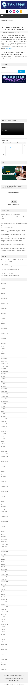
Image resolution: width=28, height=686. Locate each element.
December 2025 (4, 303)
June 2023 (3, 378)
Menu (14, 16)
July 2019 (3, 496)
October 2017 (4, 549)
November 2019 (4, 486)
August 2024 (3, 343)
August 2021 (3, 433)
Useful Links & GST (8, 261)
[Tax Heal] (14, 8)
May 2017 (3, 561)
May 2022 (3, 411)
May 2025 (3, 321)
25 (7, 153)
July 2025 (3, 316)
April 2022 (3, 413)
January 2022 (4, 421)
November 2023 (4, 366)
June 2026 (3, 288)
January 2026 (4, 301)
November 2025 (4, 305)
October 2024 (4, 338)
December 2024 (4, 333)
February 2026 (4, 298)
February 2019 (4, 509)
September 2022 (4, 401)
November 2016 (4, 576)
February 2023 (4, 388)
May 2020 (3, 471)
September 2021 (4, 431)
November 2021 (4, 426)
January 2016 (4, 601)
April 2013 (3, 631)
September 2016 (4, 581)
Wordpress (21, 684)
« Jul (3, 157)
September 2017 (4, 551)
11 (7, 149)
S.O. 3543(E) (8, 58)
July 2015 (3, 616)
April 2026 (3, 293)
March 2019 (3, 506)
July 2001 (3, 654)
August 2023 (3, 373)
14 (17, 149)
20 (14, 151)
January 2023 (4, 391)
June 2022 (3, 408)
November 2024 (4, 336)
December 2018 (4, 514)
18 (7, 151)
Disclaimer (6, 264)
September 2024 (4, 341)
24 (3, 153)
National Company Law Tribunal (8, 273)
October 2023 (4, 368)
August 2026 (3, 283)
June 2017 (3, 559)
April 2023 (3, 383)
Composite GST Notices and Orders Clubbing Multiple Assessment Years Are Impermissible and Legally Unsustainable (13, 240)
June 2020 (3, 468)
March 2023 (3, 386)
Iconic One (6, 684)
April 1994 (3, 661)
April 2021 (3, 443)
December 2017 (4, 544)
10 (3, 149)
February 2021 (4, 448)
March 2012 (3, 634)
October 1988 (4, 669)
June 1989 (3, 667)
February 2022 (4, 418)
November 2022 (4, 396)
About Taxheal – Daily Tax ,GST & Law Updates (11, 259)
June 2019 (3, 499)
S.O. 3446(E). (8, 56)
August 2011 (3, 636)
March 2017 (3, 566)
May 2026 (3, 290)
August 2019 (3, 494)
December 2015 (4, 604)
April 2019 (3, 504)
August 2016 (3, 584)
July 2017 (3, 556)
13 (14, 149)
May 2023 (3, 381)
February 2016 (4, 599)
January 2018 (4, 541)
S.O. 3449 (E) (15, 56)
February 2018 (4, 539)
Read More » (9, 48)
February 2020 (4, 478)
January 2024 (4, 361)
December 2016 (4, 574)
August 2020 (3, 463)
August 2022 (3, 403)
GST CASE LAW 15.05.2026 (7, 227)
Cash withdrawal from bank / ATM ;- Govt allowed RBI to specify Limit (13, 28)
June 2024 (3, 348)
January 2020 (4, 481)
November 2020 (4, 456)
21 (17, 151)
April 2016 (3, 594)
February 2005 (4, 651)
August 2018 (3, 524)
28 (17, 153)
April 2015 (3, 621)
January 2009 (4, 649)
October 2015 (4, 609)
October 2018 (4, 519)
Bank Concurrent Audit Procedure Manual (10, 275)
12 (10, 149)
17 (3, 151)
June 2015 (3, 619)
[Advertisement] (14, 99)
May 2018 (3, 531)
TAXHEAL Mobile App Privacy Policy (12, 269)
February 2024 (4, 358)
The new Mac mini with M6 (7, 220)
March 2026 (3, 295)
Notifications (9, 52)
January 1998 (4, 659)
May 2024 (3, 351)
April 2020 (3, 473)
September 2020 (4, 461)
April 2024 (3, 353)
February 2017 (4, 569)
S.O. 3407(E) (20, 54)
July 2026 (3, 285)
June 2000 (3, 656)
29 (20, 153)
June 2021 (3, 438)
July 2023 (3, 376)
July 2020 (3, 466)
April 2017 (3, 564)
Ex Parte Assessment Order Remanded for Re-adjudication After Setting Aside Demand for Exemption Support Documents (13, 250)
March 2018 (3, 536)
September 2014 (4, 624)
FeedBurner (17, 204)
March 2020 (3, 476)
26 (10, 153)
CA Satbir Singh (7, 32)
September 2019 (4, 491)
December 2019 (4, 483)
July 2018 (3, 526)
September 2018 (4, 521)
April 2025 (3, 323)
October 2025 (4, 308)
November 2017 (4, 546)
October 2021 (4, 428)
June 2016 (3, 589)
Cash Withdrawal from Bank (10, 54)
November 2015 (4, 606)
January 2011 (4, 644)
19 (10, 151)
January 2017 (4, 571)
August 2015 (3, 614)
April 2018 (3, 534)
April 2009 (3, 646)
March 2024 (3, 356)
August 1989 (3, 664)
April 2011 (3, 641)
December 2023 (4, 363)
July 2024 (3, 346)
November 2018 (4, 516)
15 (20, 149)
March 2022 (3, 416)
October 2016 (4, 579)
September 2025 (4, 311)
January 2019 (4, 511)
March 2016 (3, 596)
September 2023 (4, 371)
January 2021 (4, 451)
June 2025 (3, 318)
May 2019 (3, 501)
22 (20, 151)
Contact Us (24, 259)
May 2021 (3, 441)
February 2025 (4, 328)
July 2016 (3, 586)
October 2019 (4, 489)
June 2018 (3, 529)
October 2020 (4, 458)
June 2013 (3, 629)
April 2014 (3, 626)
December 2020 (4, 453)
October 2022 (4, 398)
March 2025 (3, 326)
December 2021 (4, 423)
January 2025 (4, 331)
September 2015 (4, 611)
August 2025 (3, 313)
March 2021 (3, 446)
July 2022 (3, 406)
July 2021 (3, 436)
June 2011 (3, 639)
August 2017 (3, 554)
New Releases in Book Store (10, 266)
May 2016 (3, 591)
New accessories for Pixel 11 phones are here (11, 214)
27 (14, 153)
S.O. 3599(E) (14, 58)
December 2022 (4, 393)
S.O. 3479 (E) (21, 56)
